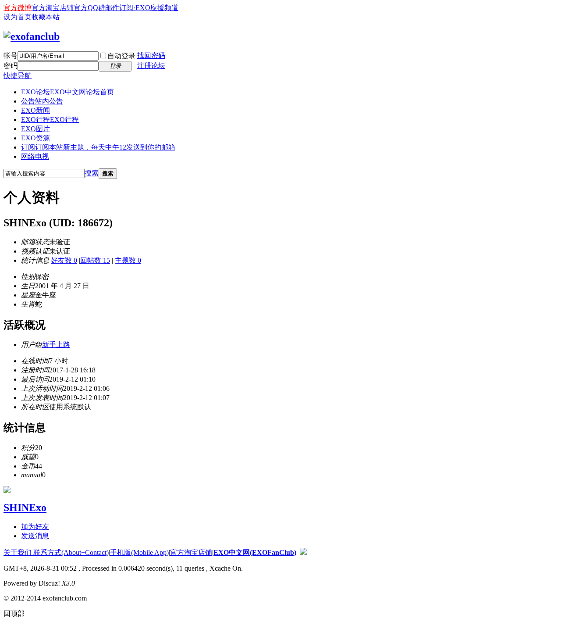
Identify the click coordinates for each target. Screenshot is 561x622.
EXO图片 (35, 128)
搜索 (92, 173)
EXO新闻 (35, 110)
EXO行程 (50, 119)
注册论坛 (151, 65)
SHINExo (25, 507)
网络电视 (35, 156)
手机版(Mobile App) (139, 552)
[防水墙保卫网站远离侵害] (303, 552)
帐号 (11, 55)
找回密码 (151, 55)
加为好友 (35, 526)
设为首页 (18, 17)
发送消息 (35, 536)
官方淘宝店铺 (53, 7)
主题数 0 (128, 260)
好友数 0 (64, 260)
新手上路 (56, 344)
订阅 (98, 147)
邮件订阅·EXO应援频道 (141, 7)
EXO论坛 (67, 92)
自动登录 (121, 56)
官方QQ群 (89, 7)
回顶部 (14, 613)
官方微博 (18, 7)
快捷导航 (18, 75)
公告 (42, 101)
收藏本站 (46, 17)
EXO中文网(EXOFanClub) (254, 552)
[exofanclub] (32, 36)
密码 (11, 65)
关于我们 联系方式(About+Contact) (56, 552)
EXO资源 (35, 138)
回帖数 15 (95, 260)
